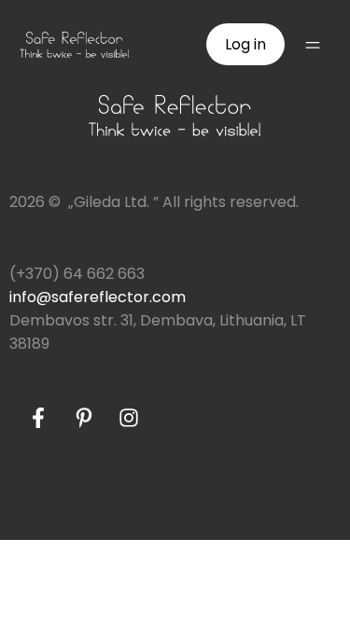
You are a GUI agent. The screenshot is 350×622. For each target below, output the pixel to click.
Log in (245, 44)
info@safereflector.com (97, 297)
